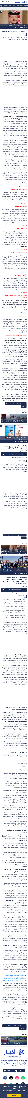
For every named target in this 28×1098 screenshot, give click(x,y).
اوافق (14, 1095)
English (5, 1)
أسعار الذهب (19, 5)
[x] (11, 1078)
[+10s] (25, 454)
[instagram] (17, 1078)
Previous (26, 432)
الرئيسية (26, 5)
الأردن (14, 5)
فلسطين (6, 5)
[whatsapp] (23, 1078)
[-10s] (22, 454)
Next (1, 432)
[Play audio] (3, 454)
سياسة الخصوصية (7, 1090)
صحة (10, 5)
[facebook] (5, 1078)
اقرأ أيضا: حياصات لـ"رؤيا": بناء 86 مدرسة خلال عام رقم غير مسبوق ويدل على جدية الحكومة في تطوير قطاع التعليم (14, 978)
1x (6, 454)
